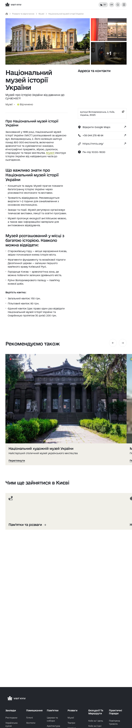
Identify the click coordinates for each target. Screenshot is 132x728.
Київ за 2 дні (94, 726)
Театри (71, 723)
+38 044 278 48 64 (92, 135)
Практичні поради (115, 712)
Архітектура (53, 726)
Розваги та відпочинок (23, 14)
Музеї (41, 14)
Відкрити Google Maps (96, 127)
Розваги (72, 710)
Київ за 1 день (95, 720)
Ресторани (11, 717)
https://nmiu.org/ (93, 143)
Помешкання (34, 710)
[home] (6, 14)
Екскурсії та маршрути (95, 712)
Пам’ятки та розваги (25, 524)
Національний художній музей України (41, 448)
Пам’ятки (52, 710)
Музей (50, 152)
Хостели (30, 723)
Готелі (29, 717)
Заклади (10, 710)
